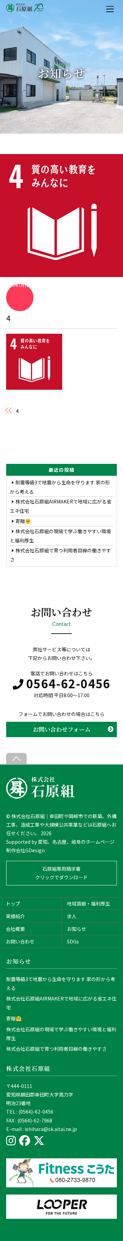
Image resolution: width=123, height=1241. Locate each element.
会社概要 (15, 928)
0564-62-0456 (68, 683)
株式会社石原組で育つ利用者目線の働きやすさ (56, 1048)
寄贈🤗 (23, 521)
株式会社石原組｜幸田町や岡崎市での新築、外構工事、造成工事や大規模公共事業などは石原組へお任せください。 (61, 825)
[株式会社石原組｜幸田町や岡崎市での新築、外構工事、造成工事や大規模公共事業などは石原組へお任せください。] (40, 796)
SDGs (73, 941)
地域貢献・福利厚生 (88, 903)
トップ (13, 903)
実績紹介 (15, 916)
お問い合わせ (20, 941)
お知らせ (76, 928)
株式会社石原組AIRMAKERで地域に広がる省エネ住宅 (61, 1003)
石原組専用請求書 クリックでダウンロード (61, 873)
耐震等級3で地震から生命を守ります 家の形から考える (60, 983)
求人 (72, 916)
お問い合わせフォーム (62, 729)
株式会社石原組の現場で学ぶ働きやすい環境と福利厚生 (61, 1034)
